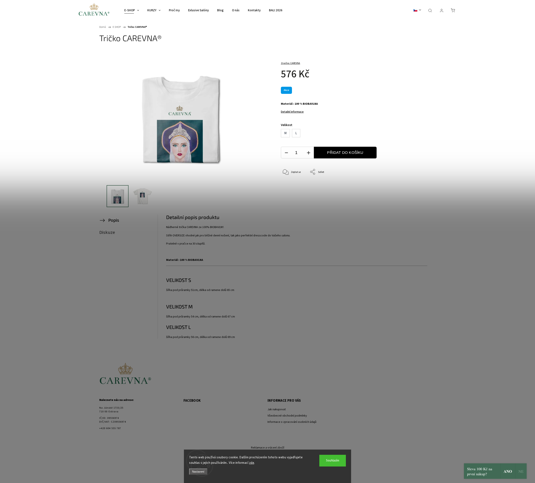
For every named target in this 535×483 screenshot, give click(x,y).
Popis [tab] (113, 220)
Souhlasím (332, 460)
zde (251, 463)
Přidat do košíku (345, 152)
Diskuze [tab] (107, 232)
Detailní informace (292, 112)
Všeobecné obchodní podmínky (287, 416)
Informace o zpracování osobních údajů (292, 422)
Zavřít (415, 186)
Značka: (290, 63)
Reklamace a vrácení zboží (267, 448)
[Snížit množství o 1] (286, 152)
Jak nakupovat (277, 409)
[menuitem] (131, 10)
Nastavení (198, 471)
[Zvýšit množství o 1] (308, 152)
